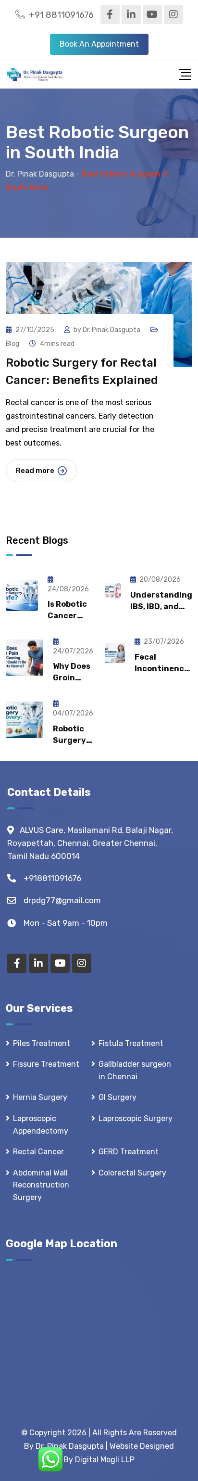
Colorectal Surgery (132, 1172)
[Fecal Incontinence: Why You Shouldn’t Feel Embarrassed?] (115, 653)
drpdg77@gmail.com (62, 900)
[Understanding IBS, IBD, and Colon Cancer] (113, 591)
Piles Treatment (41, 1043)
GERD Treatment (129, 1151)
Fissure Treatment (46, 1064)
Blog (12, 344)
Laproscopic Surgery (136, 1118)
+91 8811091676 (61, 15)
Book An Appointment (99, 44)
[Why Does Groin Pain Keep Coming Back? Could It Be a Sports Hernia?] (24, 657)
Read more (35, 470)
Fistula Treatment (131, 1043)
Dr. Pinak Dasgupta (111, 330)
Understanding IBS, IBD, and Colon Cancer (161, 606)
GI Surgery (117, 1097)
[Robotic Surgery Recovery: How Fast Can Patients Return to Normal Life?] (24, 720)
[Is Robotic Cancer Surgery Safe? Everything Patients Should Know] (22, 596)
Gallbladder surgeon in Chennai (135, 1070)
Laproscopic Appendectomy (40, 1125)
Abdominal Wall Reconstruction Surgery (41, 1185)
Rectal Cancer (38, 1151)
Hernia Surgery (40, 1097)
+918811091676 (52, 878)
